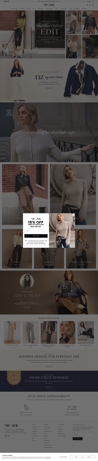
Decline (89, 456)
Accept (76, 456)
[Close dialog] (73, 215)
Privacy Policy (48, 458)
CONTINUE (36, 236)
